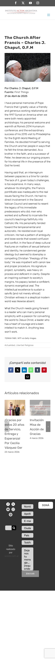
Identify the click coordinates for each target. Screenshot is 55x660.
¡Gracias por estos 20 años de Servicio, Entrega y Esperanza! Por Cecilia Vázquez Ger (14, 433)
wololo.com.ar (12, 556)
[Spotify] (10, 514)
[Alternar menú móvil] (48, 15)
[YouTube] (8, 509)
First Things (22, 92)
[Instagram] (13, 509)
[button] (7, 426)
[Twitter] (13, 504)
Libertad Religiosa (24, 345)
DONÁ (45, 505)
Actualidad (10, 345)
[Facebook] (8, 504)
